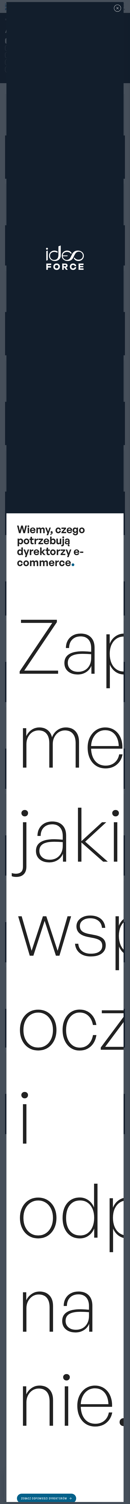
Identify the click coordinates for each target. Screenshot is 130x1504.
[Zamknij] (117, 8)
